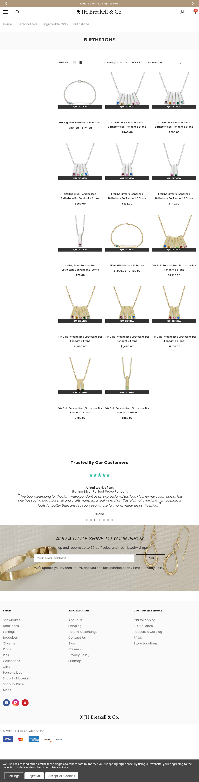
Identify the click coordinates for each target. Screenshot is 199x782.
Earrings (9, 632)
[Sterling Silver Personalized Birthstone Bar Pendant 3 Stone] (127, 165)
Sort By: (137, 62)
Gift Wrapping (144, 620)
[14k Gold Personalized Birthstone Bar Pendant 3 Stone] (174, 308)
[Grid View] (80, 62)
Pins (6, 655)
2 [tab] (91, 520)
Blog (71, 643)
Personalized (12, 673)
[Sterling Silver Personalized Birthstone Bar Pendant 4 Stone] (80, 165)
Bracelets (10, 638)
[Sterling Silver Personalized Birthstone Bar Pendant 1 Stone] (80, 237)
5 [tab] (104, 520)
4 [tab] (99, 520)
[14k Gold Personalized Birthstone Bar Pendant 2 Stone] (80, 379)
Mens (7, 690)
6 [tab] (108, 520)
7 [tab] (112, 520)
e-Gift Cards (143, 626)
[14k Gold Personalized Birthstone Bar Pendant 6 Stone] (174, 237)
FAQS (138, 638)
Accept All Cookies (61, 776)
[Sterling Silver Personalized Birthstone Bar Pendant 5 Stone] (174, 94)
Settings (14, 776)
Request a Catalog (148, 632)
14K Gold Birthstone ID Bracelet (127, 265)
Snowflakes (11, 620)
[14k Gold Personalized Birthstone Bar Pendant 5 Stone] (80, 308)
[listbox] (164, 62)
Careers (74, 649)
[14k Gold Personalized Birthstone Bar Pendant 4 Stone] (127, 308)
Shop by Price (13, 684)
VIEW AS (63, 62)
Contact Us (77, 638)
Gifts (6, 667)
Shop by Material (16, 678)
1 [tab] (87, 520)
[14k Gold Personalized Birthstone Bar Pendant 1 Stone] (127, 379)
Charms (9, 643)
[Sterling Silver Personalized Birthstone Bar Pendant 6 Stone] (127, 94)
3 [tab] (95, 520)
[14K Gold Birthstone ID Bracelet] (127, 237)
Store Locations (145, 643)
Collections (11, 661)
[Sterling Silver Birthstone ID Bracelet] (80, 94)
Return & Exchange (83, 632)
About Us (75, 620)
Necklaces (11, 626)
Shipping (74, 626)
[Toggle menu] (5, 12)
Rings (7, 649)
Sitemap (74, 661)
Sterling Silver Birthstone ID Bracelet (80, 122)
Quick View (80, 106)
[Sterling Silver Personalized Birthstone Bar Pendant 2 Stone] (174, 165)
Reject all (34, 776)
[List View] (74, 62)
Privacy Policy (153, 568)
